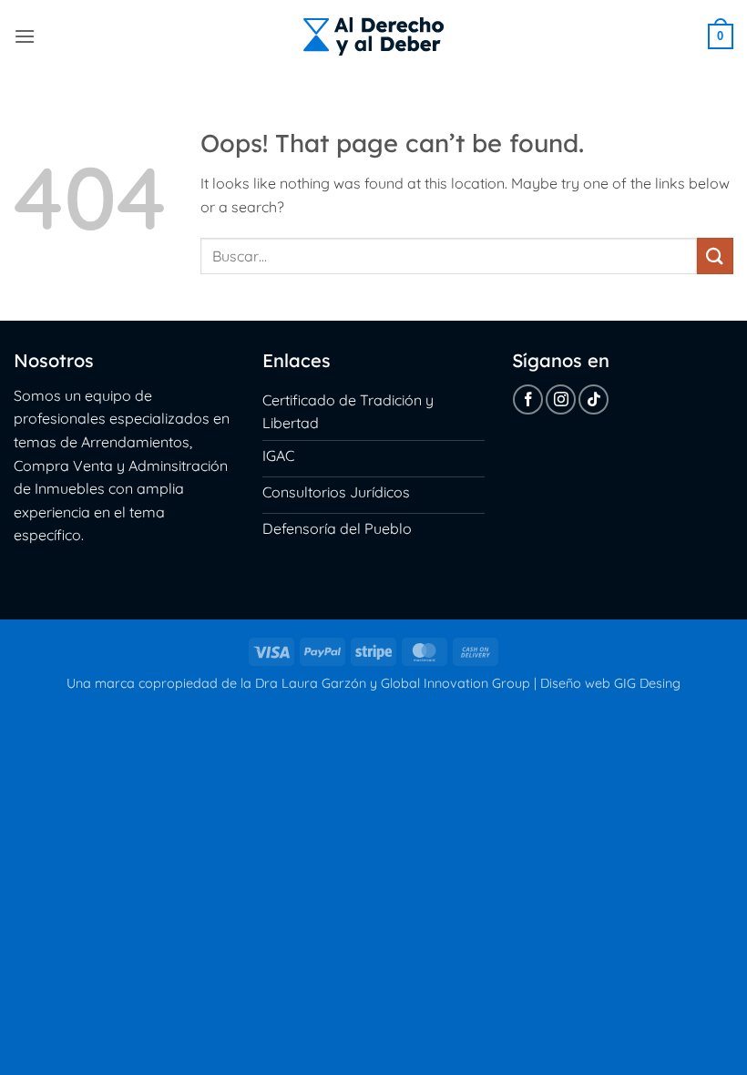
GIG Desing (647, 683)
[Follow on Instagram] (561, 399)
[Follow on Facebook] (528, 399)
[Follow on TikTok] (593, 399)
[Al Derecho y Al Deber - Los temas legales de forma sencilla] (373, 36)
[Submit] (715, 255)
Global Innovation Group (455, 683)
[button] (25, 36)
